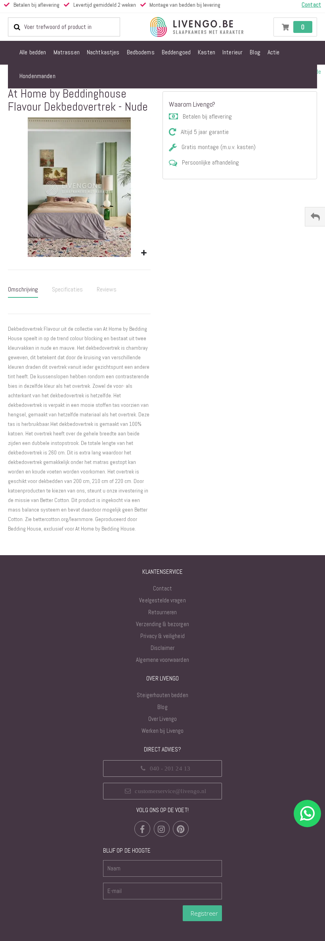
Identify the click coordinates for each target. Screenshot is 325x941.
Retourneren (162, 612)
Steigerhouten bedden (162, 695)
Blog (162, 707)
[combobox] (64, 26)
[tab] (23, 290)
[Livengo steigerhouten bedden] (196, 27)
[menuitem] (33, 53)
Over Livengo (162, 719)
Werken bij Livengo (162, 730)
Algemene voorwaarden (162, 659)
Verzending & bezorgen (162, 624)
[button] (144, 253)
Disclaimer (163, 648)
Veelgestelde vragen (162, 600)
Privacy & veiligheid (162, 636)
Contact (162, 588)
